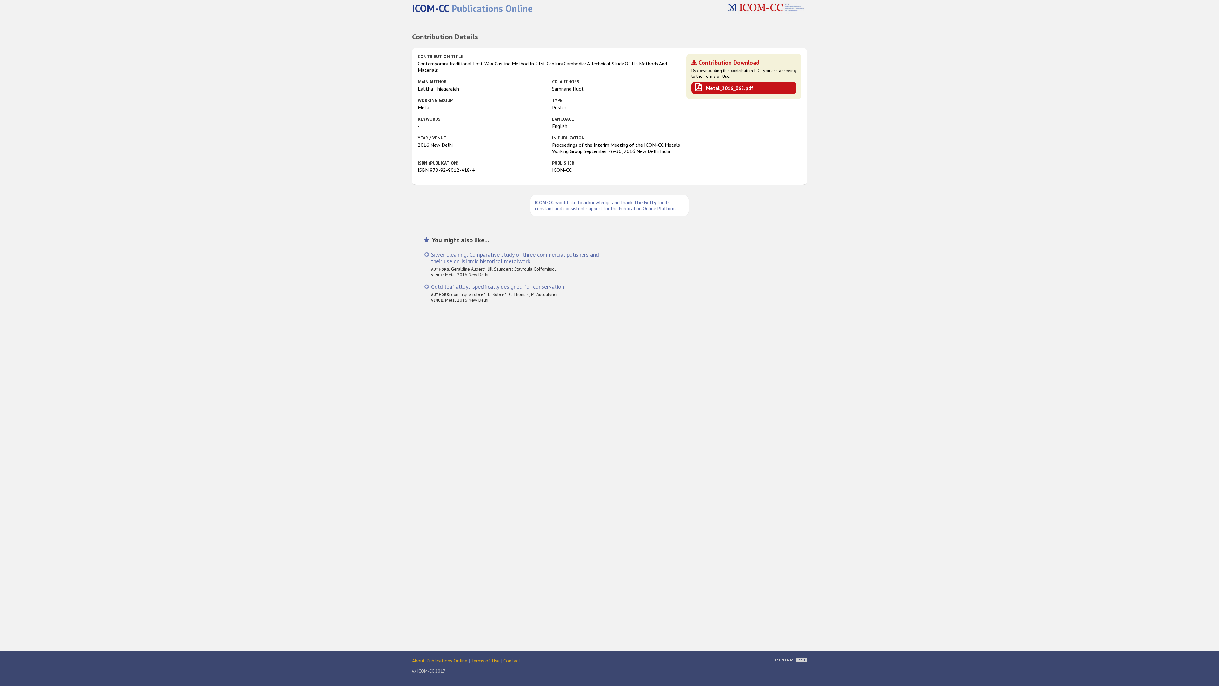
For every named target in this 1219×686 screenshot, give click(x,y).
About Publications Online (439, 660)
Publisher (563, 163)
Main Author (432, 81)
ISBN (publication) (438, 163)
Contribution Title (440, 56)
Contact (512, 660)
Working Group (435, 100)
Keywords (429, 119)
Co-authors (565, 81)
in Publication (568, 138)
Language (563, 119)
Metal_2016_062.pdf (729, 88)
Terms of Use (485, 660)
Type (557, 100)
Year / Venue (432, 138)
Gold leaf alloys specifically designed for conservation (497, 286)
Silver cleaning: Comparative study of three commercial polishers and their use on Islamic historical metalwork (515, 258)
